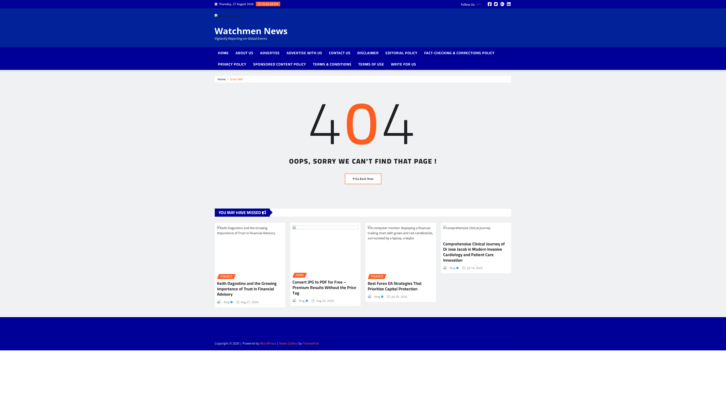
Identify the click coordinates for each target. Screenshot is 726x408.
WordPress (268, 343)
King (226, 302)
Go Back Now (364, 179)
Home (223, 52)
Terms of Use (371, 64)
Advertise (270, 52)
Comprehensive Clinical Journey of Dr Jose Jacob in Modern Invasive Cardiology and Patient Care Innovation (474, 252)
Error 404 (236, 79)
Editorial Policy (401, 52)
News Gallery (288, 343)
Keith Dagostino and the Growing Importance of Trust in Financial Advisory (247, 288)
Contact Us (340, 52)
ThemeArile (311, 343)
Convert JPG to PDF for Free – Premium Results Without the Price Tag (324, 287)
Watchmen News (251, 31)
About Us (244, 52)
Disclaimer (368, 52)
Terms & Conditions (332, 64)
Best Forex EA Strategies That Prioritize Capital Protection (395, 286)
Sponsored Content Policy (279, 64)
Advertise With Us (304, 52)
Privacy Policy (232, 64)
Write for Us (403, 64)
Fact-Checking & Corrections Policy (459, 52)
